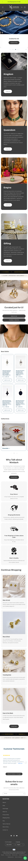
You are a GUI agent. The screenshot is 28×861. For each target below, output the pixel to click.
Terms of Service (6, 823)
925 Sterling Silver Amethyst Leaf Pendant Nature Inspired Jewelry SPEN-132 (20, 373)
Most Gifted (6, 636)
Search (4, 802)
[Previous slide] (10, 49)
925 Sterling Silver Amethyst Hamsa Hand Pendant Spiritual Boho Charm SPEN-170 (6, 373)
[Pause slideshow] (26, 49)
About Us (5, 811)
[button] (2, 7)
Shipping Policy (6, 817)
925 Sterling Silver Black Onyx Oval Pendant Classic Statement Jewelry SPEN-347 (20, 403)
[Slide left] (11, 453)
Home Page (5, 808)
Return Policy (6, 826)
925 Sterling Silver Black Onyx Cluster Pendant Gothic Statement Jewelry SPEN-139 (6, 403)
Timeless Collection (14, 320)
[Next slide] (17, 49)
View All (8, 91)
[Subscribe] (23, 793)
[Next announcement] (25, 1)
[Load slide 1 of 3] (12, 49)
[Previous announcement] (2, 1)
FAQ (4, 820)
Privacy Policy (6, 814)
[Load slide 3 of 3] (15, 49)
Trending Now (7, 675)
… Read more (19, 763)
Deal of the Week (8, 713)
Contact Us (5, 829)
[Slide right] (16, 453)
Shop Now (7, 43)
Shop (4, 805)
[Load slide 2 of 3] (14, 49)
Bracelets (5, 448)
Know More (14, 477)
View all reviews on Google (14, 773)
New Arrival (14, 316)
